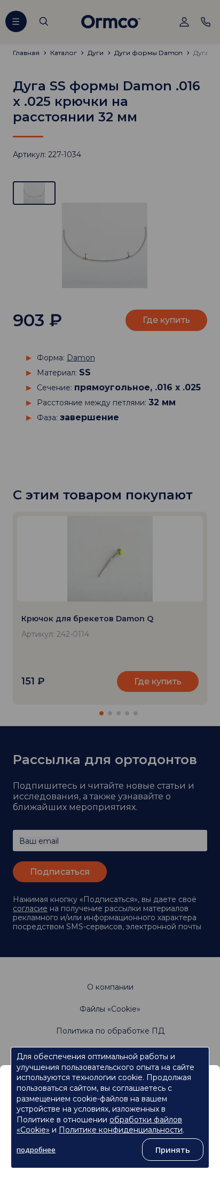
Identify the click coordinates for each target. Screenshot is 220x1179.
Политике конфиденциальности (121, 1130)
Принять (172, 1149)
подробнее (36, 1149)
